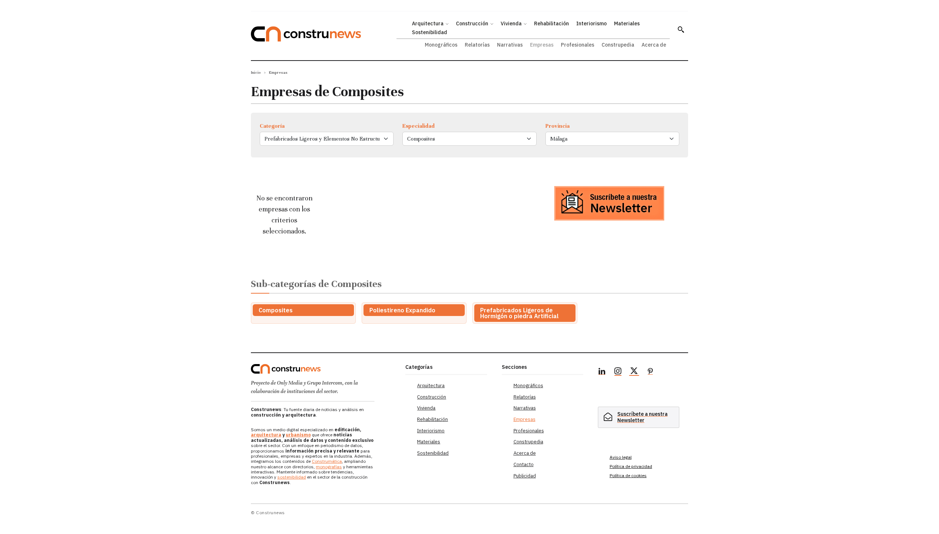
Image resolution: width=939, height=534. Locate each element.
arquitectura (266, 434)
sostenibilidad (291, 477)
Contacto (524, 464)
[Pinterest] (650, 372)
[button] (680, 29)
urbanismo (298, 434)
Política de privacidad (631, 466)
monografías (329, 466)
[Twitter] (634, 372)
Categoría (272, 126)
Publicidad (525, 476)
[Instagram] (618, 372)
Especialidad (418, 126)
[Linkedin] (602, 372)
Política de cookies (628, 475)
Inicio (256, 72)
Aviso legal (621, 457)
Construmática (327, 461)
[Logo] (324, 369)
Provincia (557, 126)
